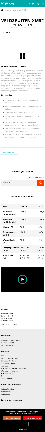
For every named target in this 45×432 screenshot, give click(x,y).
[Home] (2, 10)
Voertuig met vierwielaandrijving (13, 368)
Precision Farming (8, 373)
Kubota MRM (6, 391)
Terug (8, 33)
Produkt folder (8, 153)
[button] (21, 56)
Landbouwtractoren (8, 361)
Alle (2, 356)
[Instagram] (16, 159)
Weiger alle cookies (33, 418)
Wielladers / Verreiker (9, 371)
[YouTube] (28, 159)
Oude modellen (7, 378)
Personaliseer (22, 424)
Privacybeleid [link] (22, 429)
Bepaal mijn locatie (36, 177)
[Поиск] (40, 183)
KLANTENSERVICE (8, 345)
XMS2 (24, 10)
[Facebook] (24, 159)
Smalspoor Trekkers (8, 363)
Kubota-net (5, 394)
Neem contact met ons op (11, 340)
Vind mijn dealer (7, 342)
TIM (2, 376)
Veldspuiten (17, 10)
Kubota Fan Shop (7, 389)
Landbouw (8, 10)
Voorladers (5, 366)
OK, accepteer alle (13, 418)
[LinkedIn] (20, 159)
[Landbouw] (8, 3)
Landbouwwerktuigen (9, 358)
